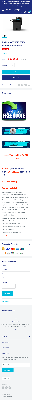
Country (4, 265)
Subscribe (7, 370)
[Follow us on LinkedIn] (10, 387)
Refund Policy (6, 301)
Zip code (4, 282)
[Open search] (22, 12)
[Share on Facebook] (19, 84)
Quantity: (4, 65)
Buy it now (16, 77)
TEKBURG (4, 53)
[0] (29, 12)
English (4, 378)
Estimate (7, 293)
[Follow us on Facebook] (3, 387)
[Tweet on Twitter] (25, 84)
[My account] (25, 12)
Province (4, 274)
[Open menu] (3, 10)
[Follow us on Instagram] (6, 387)
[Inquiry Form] (16, 111)
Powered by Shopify (7, 396)
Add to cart (16, 72)
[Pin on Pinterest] (22, 84)
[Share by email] (29, 84)
